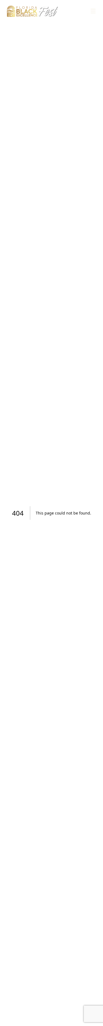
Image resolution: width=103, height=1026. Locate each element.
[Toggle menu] (93, 11)
